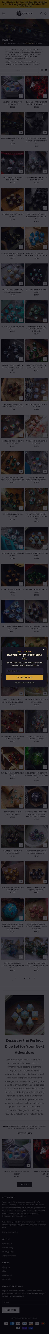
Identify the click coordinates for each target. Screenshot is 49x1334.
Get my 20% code (24, 677)
